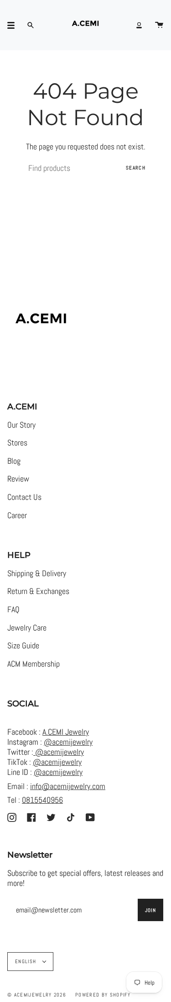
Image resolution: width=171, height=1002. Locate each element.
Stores (17, 443)
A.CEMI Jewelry (65, 732)
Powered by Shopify (102, 994)
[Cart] (159, 25)
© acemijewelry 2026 (36, 994)
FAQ (13, 609)
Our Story (21, 425)
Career (17, 515)
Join (150, 910)
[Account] (139, 25)
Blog (14, 461)
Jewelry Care (27, 628)
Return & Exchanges (38, 591)
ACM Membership (33, 664)
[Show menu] (14, 25)
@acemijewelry (68, 742)
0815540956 (42, 800)
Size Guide (23, 646)
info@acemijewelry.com (67, 786)
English (26, 961)
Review (18, 479)
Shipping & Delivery (36, 573)
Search (135, 167)
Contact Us (24, 497)
